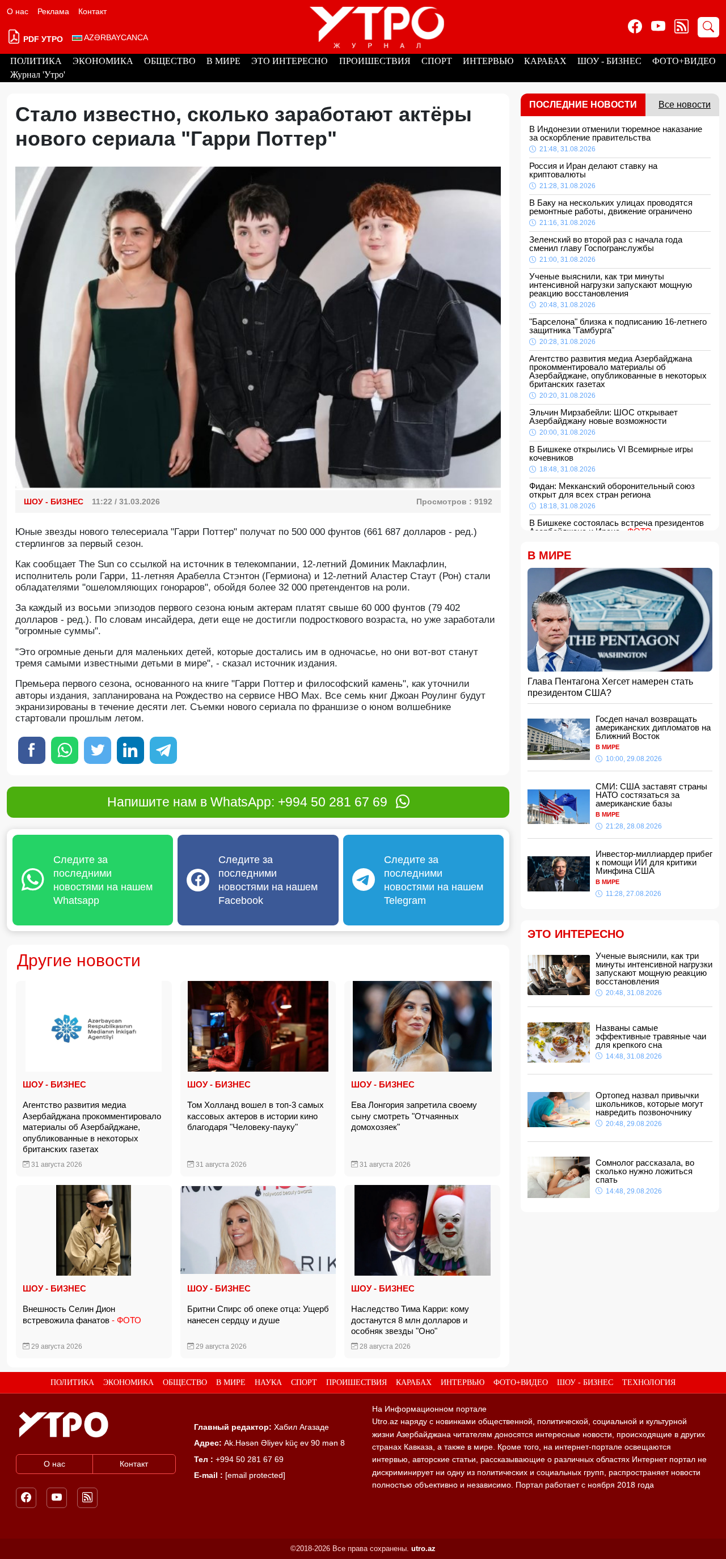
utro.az (423, 1548)
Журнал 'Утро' (37, 74)
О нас (17, 11)
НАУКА (268, 1382)
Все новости (685, 104)
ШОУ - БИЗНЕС (609, 61)
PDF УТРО (42, 39)
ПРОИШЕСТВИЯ (375, 61)
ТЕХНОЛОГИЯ (649, 1382)
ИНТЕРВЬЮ (488, 61)
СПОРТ (436, 61)
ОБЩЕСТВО (170, 61)
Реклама (53, 11)
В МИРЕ (223, 61)
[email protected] (255, 1475)
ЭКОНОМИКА (103, 61)
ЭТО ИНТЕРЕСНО (289, 61)
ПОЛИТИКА (36, 61)
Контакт (92, 11)
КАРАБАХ (545, 61)
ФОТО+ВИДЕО (684, 61)
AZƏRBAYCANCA (115, 37)
